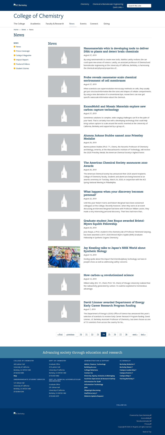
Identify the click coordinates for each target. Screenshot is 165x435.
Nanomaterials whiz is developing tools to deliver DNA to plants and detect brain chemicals (116, 49)
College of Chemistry (38, 16)
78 (127, 335)
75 (110, 335)
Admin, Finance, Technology (95, 364)
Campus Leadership (128, 370)
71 (87, 335)
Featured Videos (23, 64)
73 (98, 335)
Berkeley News (126, 367)
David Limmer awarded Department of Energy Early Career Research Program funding (114, 303)
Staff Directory (90, 393)
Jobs (86, 387)
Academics (35, 23)
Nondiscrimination (144, 421)
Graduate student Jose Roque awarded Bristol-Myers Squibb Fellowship (114, 222)
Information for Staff (92, 382)
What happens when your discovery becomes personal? (113, 193)
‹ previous (71, 334)
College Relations (91, 370)
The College (19, 23)
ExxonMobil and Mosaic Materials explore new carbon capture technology (115, 107)
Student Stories (22, 68)
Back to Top (147, 432)
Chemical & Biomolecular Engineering (108, 4)
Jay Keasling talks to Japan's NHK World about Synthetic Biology (114, 249)
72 (93, 335)
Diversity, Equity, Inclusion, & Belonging (99, 376)
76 (116, 335)
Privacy (148, 424)
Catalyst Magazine (23, 55)
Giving (107, 23)
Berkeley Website (127, 364)
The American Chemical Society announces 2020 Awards (115, 164)
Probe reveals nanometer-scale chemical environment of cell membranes (110, 78)
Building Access (90, 367)
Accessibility (146, 418)
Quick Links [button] (117, 7)
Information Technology (93, 384)
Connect (94, 23)
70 (81, 335)
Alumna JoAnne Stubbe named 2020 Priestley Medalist (113, 136)
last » (144, 334)
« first (61, 334)
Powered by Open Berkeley (140, 415)
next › (136, 334)
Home (16, 29)
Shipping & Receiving (92, 390)
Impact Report (22, 59)
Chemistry (85, 4)
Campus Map (125, 376)
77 (121, 335)
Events (83, 23)
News (72, 23)
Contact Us (88, 373)
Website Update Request (94, 396)
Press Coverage (23, 51)
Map (15, 376)
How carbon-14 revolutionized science (109, 275)
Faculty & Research (55, 23)
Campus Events (126, 373)
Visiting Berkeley (127, 379)
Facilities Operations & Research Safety (99, 379)
